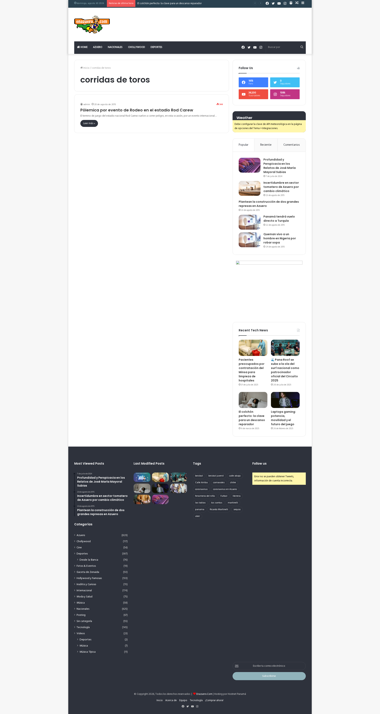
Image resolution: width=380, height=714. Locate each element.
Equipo (183, 700)
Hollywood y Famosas (89, 578)
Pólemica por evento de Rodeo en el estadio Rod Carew (136, 110)
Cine (79, 548)
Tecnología (83, 627)
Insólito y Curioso (86, 584)
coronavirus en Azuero (225, 489)
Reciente (266, 145)
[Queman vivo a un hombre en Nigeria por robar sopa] (249, 239)
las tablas (200, 503)
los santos (216, 503)
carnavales (219, 483)
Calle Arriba (201, 483)
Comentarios (291, 145)
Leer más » (89, 123)
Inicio (86, 68)
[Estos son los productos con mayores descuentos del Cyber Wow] (142, 499)
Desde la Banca (89, 560)
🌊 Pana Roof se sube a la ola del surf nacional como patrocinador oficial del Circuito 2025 (285, 370)
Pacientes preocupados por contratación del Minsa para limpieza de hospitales (251, 370)
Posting (81, 615)
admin (86, 104)
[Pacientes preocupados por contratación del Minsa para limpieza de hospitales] (253, 348)
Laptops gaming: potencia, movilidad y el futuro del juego (283, 418)
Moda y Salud (84, 597)
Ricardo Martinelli (219, 509)
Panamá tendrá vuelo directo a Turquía (279, 219)
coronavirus (201, 489)
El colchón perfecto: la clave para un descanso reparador (169, 3)
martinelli (233, 503)
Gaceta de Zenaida (88, 572)
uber (197, 516)
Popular (243, 145)
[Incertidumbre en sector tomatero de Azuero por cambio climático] (249, 188)
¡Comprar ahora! (214, 700)
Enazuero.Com (204, 694)
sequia (237, 509)
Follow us (259, 463)
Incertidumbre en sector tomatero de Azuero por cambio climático (281, 187)
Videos (81, 633)
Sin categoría (84, 621)
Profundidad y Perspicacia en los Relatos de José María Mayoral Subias (279, 166)
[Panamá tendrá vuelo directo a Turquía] (249, 222)
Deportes (156, 47)
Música (81, 603)
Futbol (223, 496)
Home (83, 47)
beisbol (199, 476)
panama (199, 509)
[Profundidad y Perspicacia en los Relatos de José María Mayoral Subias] (249, 165)
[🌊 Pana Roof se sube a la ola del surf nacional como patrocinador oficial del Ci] (285, 348)
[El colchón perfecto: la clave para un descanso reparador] (253, 400)
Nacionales (115, 47)
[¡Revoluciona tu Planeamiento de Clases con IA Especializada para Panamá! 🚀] (142, 477)
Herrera (236, 496)
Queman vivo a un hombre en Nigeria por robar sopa (279, 238)
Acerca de (171, 700)
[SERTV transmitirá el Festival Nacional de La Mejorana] (178, 488)
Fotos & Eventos (86, 566)
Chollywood (136, 47)
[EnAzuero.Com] (92, 24)
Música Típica (88, 652)
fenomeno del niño (205, 496)
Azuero (97, 47)
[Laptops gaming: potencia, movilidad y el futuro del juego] (285, 400)
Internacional (84, 591)
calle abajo (235, 476)
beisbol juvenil (216, 476)
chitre (233, 483)
